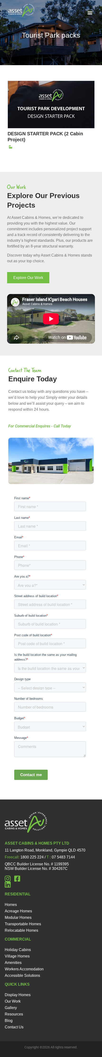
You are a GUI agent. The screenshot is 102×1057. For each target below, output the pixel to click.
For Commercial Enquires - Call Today (39, 426)
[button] (90, 12)
